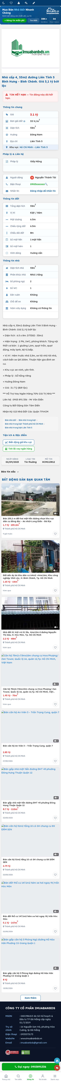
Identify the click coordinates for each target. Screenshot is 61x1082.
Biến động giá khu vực (20, 442)
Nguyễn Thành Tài (43, 177)
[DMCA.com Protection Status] (25, 1052)
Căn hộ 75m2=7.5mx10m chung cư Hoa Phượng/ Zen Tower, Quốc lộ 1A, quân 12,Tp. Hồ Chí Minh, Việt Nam (29, 690)
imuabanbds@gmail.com (34, 1042)
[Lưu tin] (55, 533)
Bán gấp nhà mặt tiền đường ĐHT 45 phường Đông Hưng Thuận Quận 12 (29, 804)
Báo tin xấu (8, 471)
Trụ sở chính (8, 1028)
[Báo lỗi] (57, 1061)
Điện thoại (11, 1034)
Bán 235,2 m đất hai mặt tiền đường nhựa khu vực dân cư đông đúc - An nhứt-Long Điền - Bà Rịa (28, 520)
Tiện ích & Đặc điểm (15, 435)
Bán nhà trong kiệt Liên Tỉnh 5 (18, 427)
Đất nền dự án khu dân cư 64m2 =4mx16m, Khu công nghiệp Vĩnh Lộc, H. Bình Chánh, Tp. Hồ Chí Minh (30, 576)
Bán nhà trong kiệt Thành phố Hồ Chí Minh (24, 424)
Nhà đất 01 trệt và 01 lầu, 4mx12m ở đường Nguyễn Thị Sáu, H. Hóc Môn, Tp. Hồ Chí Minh (29, 633)
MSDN (8, 1016)
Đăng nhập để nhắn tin (43, 191)
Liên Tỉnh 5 (41, 147)
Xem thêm (30, 998)
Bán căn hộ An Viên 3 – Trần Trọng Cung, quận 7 (28, 745)
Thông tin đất (11, 198)
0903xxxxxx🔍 (39, 184)
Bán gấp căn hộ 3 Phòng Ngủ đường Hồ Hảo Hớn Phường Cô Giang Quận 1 (28, 974)
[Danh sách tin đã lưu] (11, 2)
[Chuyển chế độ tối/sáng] (3, 2)
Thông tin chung (12, 107)
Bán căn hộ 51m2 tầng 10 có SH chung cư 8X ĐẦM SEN (28, 860)
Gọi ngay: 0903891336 (31, 1066)
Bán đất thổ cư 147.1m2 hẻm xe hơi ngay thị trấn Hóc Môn (30, 917)
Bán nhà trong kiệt (27, 420)
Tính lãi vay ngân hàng (20, 448)
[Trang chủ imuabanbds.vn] (52, 10)
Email (8, 1042)
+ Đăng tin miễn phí (14, 20)
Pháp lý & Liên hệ (13, 154)
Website (10, 1038)
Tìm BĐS (33, 20)
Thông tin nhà (11, 260)
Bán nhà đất (10, 420)
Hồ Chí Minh (26, 147)
